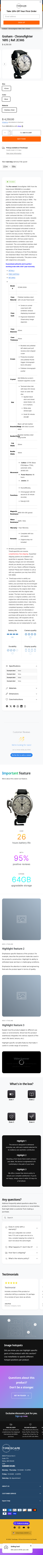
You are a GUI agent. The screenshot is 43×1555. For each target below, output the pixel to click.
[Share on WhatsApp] (18, 706)
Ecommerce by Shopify (30, 1539)
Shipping (5, 122)
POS (19, 1539)
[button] (21, 666)
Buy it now (21, 139)
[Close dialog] (40, 2)
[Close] (31, 1546)
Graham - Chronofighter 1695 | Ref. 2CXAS (16, 29)
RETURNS (12, 278)
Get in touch (20, 1395)
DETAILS (11, 270)
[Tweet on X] (10, 706)
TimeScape (14, 1539)
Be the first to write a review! (21, 755)
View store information (13, 153)
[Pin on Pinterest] (14, 706)
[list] (21, 859)
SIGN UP (21, 22)
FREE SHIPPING (14, 274)
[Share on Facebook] (7, 706)
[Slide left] (4, 64)
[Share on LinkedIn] (21, 706)
